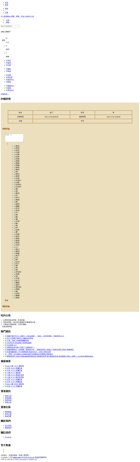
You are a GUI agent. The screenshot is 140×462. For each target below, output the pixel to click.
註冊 (6, 12)
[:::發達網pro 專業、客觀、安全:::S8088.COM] (17, 16)
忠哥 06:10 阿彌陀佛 (14, 368)
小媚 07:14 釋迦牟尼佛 (15, 375)
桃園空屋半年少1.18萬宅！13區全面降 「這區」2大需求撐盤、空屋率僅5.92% (35, 336)
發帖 (7, 22)
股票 (9, 88)
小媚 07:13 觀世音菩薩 (15, 377)
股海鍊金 (8, 412)
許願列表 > (5, 94)
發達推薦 (8, 398)
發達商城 (8, 400)
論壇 (6, 5)
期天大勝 (8, 414)
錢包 (9, 69)
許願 (9, 65)
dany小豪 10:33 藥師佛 (15, 366)
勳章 (9, 82)
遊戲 (11, 86)
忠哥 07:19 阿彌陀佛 (14, 370)
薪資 (9, 71)
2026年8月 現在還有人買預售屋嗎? (19, 343)
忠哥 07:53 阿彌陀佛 (14, 386)
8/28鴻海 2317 (12, 345)
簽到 (11, 79)
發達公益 (8, 402)
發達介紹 (8, 396)
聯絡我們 (8, 428)
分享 (7, 20)
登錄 (6, 8)
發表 (6, 300)
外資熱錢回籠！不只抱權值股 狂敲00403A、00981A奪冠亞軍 (29, 352)
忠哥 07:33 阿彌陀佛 (14, 379)
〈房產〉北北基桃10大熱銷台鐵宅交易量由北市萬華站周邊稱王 (30, 354)
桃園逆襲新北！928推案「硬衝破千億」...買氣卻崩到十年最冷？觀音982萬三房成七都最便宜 (40, 349)
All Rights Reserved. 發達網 (26, 457)
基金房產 (8, 416)
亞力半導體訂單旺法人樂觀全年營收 (20, 338)
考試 (11, 90)
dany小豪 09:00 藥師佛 (15, 384)
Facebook (8, 437)
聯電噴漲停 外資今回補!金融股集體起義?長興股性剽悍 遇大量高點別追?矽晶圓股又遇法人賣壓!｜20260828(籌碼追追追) (50, 356)
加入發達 (8, 425)
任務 (9, 75)
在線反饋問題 (6, 326)
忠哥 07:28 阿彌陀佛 (14, 382)
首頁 (6, 2)
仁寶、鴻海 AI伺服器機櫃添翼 (18, 340)
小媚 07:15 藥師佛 (13, 373)
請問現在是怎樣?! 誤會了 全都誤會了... (21, 347)
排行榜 (10, 77)
